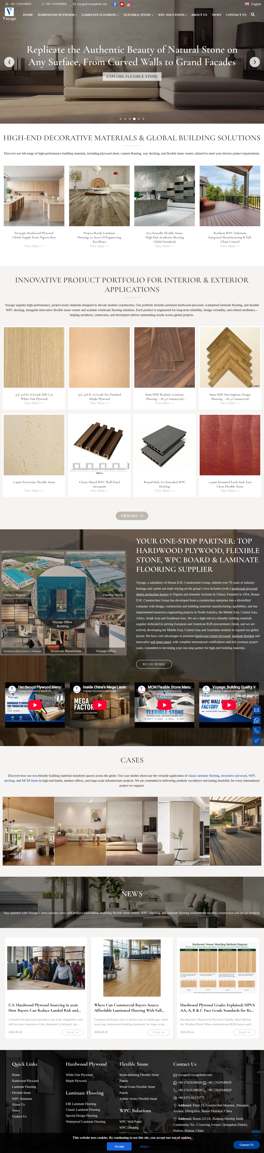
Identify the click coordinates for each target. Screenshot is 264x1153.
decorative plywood (234, 775)
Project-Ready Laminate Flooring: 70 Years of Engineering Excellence (99, 237)
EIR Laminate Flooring (81, 1104)
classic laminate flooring (203, 775)
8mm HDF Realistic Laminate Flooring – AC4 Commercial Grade (164, 399)
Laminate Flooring (24, 1087)
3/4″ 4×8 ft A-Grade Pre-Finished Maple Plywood (99, 397)
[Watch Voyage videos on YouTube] (122, 4)
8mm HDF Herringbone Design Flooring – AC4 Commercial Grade (230, 399)
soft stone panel (161, 642)
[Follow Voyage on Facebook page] (115, 4)
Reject (144, 1146)
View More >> (34, 246)
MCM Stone (30, 780)
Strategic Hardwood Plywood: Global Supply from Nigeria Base (34, 235)
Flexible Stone (21, 1092)
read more (154, 664)
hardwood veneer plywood (212, 636)
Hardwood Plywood (25, 1081)
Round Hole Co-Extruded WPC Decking (165, 484)
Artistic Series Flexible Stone (138, 1098)
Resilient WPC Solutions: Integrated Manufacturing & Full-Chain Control (230, 237)
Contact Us (19, 1116)
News (16, 1110)
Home (16, 1075)
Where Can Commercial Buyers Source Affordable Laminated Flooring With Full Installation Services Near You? (127, 1008)
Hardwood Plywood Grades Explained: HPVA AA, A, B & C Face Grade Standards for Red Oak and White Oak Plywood (217, 1008)
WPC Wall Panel (130, 1121)
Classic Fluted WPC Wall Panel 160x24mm (99, 484)
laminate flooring (243, 636)
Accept (119, 1146)
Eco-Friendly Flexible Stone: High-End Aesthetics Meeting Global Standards (165, 237)
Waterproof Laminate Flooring (85, 1121)
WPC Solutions (22, 1098)
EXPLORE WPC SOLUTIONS (132, 76)
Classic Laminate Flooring (83, 1109)
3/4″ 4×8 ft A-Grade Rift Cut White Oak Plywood (34, 397)
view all (129, 516)
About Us (18, 1104)
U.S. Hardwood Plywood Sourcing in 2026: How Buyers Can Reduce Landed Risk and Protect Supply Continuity (43, 1008)
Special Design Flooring (81, 1115)
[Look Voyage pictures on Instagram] (129, 4)
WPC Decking (129, 1127)
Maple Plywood (76, 1081)
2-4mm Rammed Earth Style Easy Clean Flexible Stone (230, 484)
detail (70, 1032)
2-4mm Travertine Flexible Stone (34, 482)
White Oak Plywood (79, 1075)
